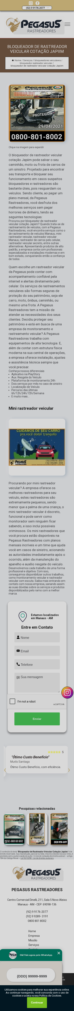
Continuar (37, 1002)
